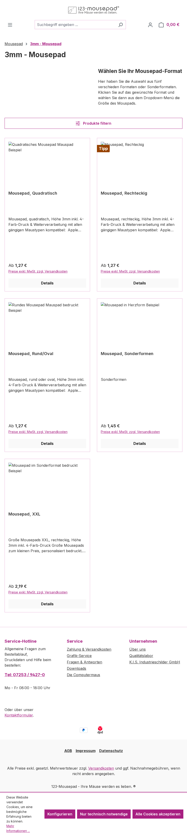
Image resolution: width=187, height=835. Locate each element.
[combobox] (75, 24)
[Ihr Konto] (150, 24)
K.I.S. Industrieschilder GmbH (154, 662)
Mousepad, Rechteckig (124, 193)
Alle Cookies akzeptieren (157, 814)
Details (47, 283)
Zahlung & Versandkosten (89, 649)
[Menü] (10, 24)
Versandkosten (101, 768)
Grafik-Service (79, 655)
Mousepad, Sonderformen (127, 353)
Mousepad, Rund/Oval (30, 353)
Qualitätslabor (141, 655)
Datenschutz (111, 750)
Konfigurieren (59, 814)
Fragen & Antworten (84, 662)
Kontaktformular (19, 715)
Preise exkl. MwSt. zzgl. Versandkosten (38, 271)
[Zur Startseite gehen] (93, 10)
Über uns (137, 649)
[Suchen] (120, 24)
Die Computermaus (83, 675)
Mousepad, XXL (24, 514)
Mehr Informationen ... (18, 828)
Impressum (86, 750)
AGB (68, 750)
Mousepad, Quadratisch (32, 193)
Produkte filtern (96, 123)
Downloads (76, 668)
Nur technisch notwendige (104, 814)
